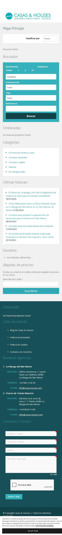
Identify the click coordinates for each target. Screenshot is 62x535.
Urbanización (12, 82)
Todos (9, 70)
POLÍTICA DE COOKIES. (45, 526)
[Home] (28, 16)
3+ (33, 70)
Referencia (11, 103)
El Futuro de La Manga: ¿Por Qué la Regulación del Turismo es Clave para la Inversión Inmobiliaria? (31, 194)
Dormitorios (12, 66)
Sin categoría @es (17, 171)
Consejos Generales (18, 157)
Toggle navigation (5, 6)
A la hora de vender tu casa (21, 152)
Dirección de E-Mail (13, 279)
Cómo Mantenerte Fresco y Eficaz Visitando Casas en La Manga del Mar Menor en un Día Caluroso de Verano (31, 207)
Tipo (8, 93)
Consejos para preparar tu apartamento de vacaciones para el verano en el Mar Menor (27, 217)
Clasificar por (33, 38)
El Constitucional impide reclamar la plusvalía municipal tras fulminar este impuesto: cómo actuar (30, 235)
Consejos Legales (17, 162)
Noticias (12, 167)
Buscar (31, 116)
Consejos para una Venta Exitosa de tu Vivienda (31, 226)
